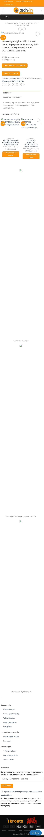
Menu (7, 17)
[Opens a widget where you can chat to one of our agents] (35, 833)
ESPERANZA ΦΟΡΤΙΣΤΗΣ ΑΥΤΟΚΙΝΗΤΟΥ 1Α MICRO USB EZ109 (31, 143)
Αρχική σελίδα (11, 23)
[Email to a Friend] (15, 84)
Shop (22, 23)
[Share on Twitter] (11, 84)
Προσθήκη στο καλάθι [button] (10, 154)
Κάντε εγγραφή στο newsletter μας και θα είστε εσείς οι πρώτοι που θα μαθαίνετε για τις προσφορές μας (22, 773)
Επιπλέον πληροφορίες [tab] (12, 97)
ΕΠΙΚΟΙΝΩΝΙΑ (12, 831)
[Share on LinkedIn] (22, 84)
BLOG (4, 831)
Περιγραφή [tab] (7, 93)
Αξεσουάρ (32, 23)
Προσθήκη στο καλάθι (14, 65)
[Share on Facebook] (7, 84)
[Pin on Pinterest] (19, 84)
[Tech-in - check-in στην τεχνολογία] (23, 10)
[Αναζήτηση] (3, 10)
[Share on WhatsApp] (3, 84)
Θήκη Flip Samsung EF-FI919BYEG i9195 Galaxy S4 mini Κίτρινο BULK (10, 142)
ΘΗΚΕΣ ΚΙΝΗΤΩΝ (22, 25)
